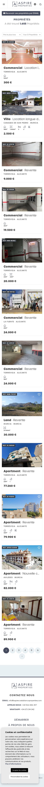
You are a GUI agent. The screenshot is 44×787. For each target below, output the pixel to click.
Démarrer (21, 719)
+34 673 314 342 (27, 709)
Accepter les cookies (19, 770)
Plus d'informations (13, 764)
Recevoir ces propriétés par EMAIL (22, 13)
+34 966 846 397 (29, 705)
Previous (6, 52)
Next (38, 52)
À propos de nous (21, 725)
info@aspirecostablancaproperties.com (25, 701)
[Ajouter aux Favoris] (39, 43)
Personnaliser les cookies (19, 777)
